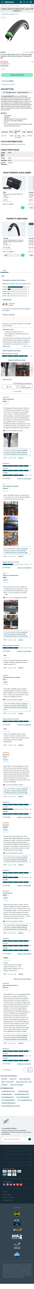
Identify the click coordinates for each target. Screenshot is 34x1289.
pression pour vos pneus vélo (17, 144)
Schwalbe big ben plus (7, 1097)
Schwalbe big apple (23, 1091)
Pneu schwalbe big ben (23, 1097)
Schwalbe (3, 52)
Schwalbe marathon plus (8, 1091)
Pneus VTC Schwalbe (16, 1084)
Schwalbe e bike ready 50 (8, 1103)
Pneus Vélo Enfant (24, 1079)
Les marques (6, 1156)
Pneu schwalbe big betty (8, 1100)
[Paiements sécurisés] (11, 1173)
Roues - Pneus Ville (7, 1082)
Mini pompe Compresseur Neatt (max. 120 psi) (13, 194)
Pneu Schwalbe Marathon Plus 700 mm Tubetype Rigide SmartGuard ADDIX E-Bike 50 (13, 242)
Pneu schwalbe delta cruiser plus (10, 1106)
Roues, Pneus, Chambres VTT (10, 14)
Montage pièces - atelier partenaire (17, 92)
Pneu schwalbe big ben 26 (25, 1100)
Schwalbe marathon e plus (22, 1094)
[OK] (29, 1139)
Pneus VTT (13, 1079)
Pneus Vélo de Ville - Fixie (24, 1082)
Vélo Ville (4, 1079)
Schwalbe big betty (6, 1094)
